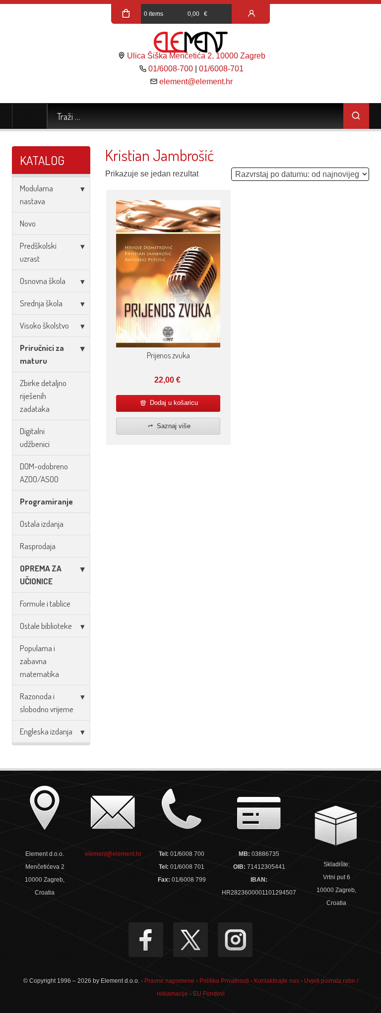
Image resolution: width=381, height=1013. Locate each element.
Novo (28, 223)
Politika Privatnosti (224, 980)
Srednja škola (41, 303)
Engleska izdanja (46, 731)
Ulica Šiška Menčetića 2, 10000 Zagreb (196, 56)
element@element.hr (196, 81)
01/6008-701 (221, 68)
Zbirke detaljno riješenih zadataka (43, 396)
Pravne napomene (169, 980)
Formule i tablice (45, 603)
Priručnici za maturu (42, 354)
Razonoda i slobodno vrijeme (46, 702)
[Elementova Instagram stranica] (235, 939)
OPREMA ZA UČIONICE (41, 574)
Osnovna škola (42, 281)
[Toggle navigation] (29, 116)
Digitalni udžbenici (35, 437)
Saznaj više (172, 426)
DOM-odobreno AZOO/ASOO (44, 472)
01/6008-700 (170, 68)
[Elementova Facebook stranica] (145, 939)
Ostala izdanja (42, 523)
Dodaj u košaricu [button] (173, 402)
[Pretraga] (356, 116)
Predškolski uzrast (38, 252)
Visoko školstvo (44, 325)
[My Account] (251, 14)
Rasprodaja (38, 546)
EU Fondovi (209, 993)
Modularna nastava (36, 194)
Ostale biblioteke (46, 625)
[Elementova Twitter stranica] (190, 939)
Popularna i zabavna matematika (39, 661)
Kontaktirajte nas (276, 980)
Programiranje (46, 501)
